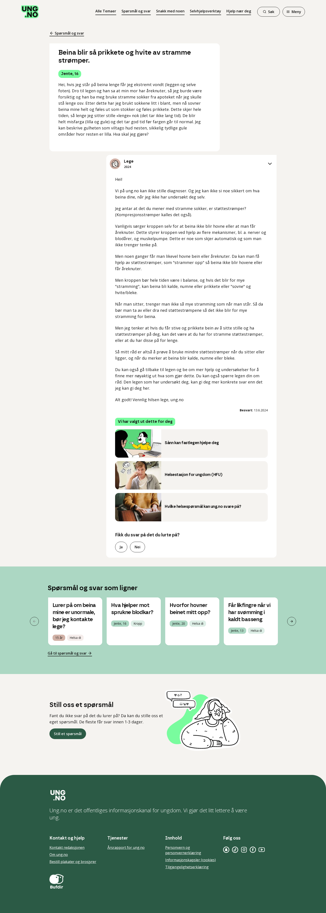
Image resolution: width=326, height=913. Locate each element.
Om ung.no (58, 854)
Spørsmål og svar (136, 11)
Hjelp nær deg (238, 11)
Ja (121, 547)
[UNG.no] (163, 795)
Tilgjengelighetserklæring (187, 867)
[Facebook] (253, 850)
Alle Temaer (105, 11)
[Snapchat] (226, 850)
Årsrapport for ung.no (126, 847)
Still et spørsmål (68, 733)
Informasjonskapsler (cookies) (190, 859)
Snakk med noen (170, 11)
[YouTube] (262, 850)
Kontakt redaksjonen (66, 847)
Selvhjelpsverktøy (205, 11)
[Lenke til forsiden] (30, 11)
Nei (137, 547)
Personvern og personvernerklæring (183, 850)
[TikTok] (235, 850)
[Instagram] (244, 850)
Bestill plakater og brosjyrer (72, 861)
